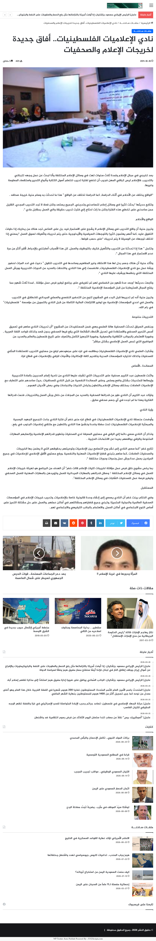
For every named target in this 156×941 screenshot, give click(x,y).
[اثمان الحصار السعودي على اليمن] (142, 795)
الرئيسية (146, 23)
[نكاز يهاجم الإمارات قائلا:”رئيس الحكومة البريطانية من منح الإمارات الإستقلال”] (130, 613)
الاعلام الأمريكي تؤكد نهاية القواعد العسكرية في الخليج (97, 838)
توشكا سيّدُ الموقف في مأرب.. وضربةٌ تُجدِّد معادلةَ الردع (98, 807)
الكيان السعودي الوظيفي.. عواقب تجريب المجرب (101, 772)
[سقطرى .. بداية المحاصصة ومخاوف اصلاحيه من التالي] (78, 611)
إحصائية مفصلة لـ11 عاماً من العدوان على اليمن (102, 884)
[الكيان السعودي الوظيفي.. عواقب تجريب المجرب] (142, 777)
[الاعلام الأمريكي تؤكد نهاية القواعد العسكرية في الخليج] (142, 843)
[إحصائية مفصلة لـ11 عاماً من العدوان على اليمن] (142, 890)
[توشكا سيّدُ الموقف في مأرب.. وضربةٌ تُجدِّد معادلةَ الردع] (142, 812)
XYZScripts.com (95, 939)
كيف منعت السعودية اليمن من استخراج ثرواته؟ (102, 872)
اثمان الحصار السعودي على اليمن (110, 788)
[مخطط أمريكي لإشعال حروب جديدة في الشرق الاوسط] (26, 611)
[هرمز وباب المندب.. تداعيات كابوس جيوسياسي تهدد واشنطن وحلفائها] (142, 860)
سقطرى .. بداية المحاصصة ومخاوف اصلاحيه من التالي (81, 629)
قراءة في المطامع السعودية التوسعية (107, 755)
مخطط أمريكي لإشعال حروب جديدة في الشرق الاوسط (26, 629)
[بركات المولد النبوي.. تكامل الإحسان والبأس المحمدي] (142, 743)
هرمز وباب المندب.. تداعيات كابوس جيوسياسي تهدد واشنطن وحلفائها (88, 855)
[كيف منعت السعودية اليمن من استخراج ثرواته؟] (142, 875)
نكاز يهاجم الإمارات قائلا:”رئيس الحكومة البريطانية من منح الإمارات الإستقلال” (130, 634)
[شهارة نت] (125, 6)
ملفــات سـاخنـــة (128, 23)
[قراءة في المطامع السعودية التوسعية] (142, 760)
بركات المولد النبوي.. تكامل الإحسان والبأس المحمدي (99, 738)
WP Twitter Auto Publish (64, 939)
